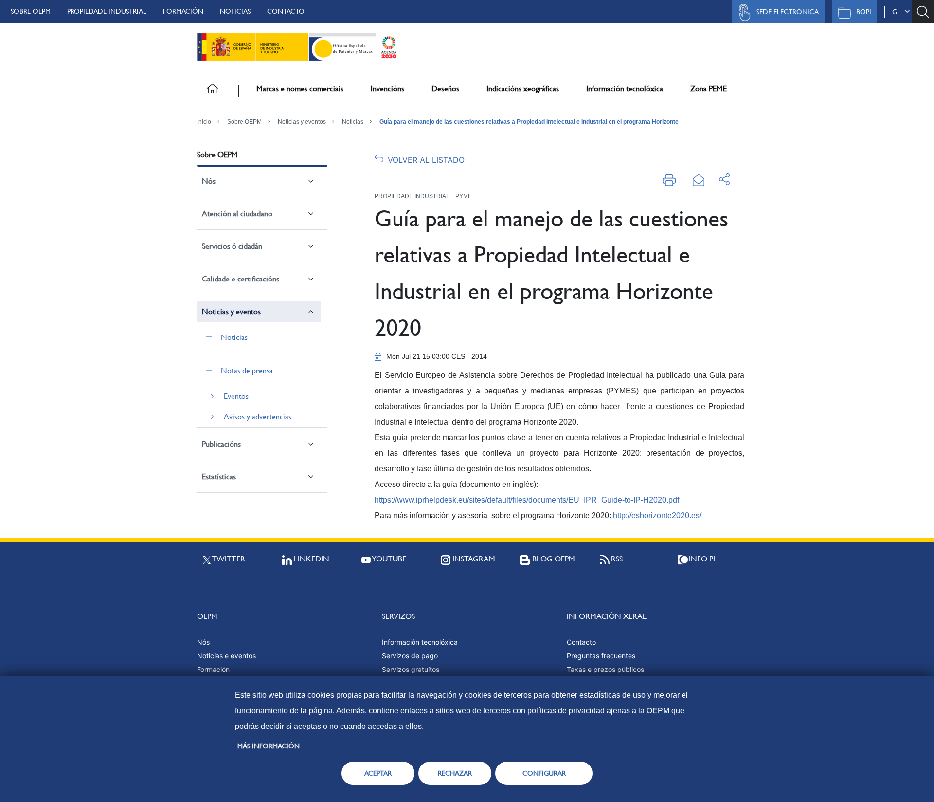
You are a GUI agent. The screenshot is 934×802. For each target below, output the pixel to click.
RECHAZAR (455, 773)
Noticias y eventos (302, 121)
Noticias (235, 11)
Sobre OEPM (31, 11)
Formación (183, 11)
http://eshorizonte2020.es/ (657, 515)
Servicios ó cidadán (232, 246)
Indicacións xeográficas (522, 88)
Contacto (286, 11)
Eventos (236, 396)
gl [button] (898, 12)
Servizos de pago (410, 656)
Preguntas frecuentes (601, 656)
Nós (209, 181)
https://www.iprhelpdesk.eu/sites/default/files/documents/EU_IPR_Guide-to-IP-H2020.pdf (527, 500)
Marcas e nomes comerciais (299, 88)
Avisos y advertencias (257, 416)
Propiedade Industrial (106, 11)
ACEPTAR (378, 773)
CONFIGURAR (544, 773)
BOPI (863, 12)
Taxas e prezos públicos (605, 669)
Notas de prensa (247, 370)
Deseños (445, 88)
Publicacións (221, 443)
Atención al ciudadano (237, 213)
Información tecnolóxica (624, 88)
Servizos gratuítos (410, 669)
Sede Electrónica (787, 12)
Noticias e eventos (226, 656)
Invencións (387, 88)
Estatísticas (219, 476)
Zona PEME (708, 88)
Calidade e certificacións (240, 278)
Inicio (204, 121)
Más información (268, 746)
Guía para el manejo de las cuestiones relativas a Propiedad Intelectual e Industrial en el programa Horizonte (529, 121)
